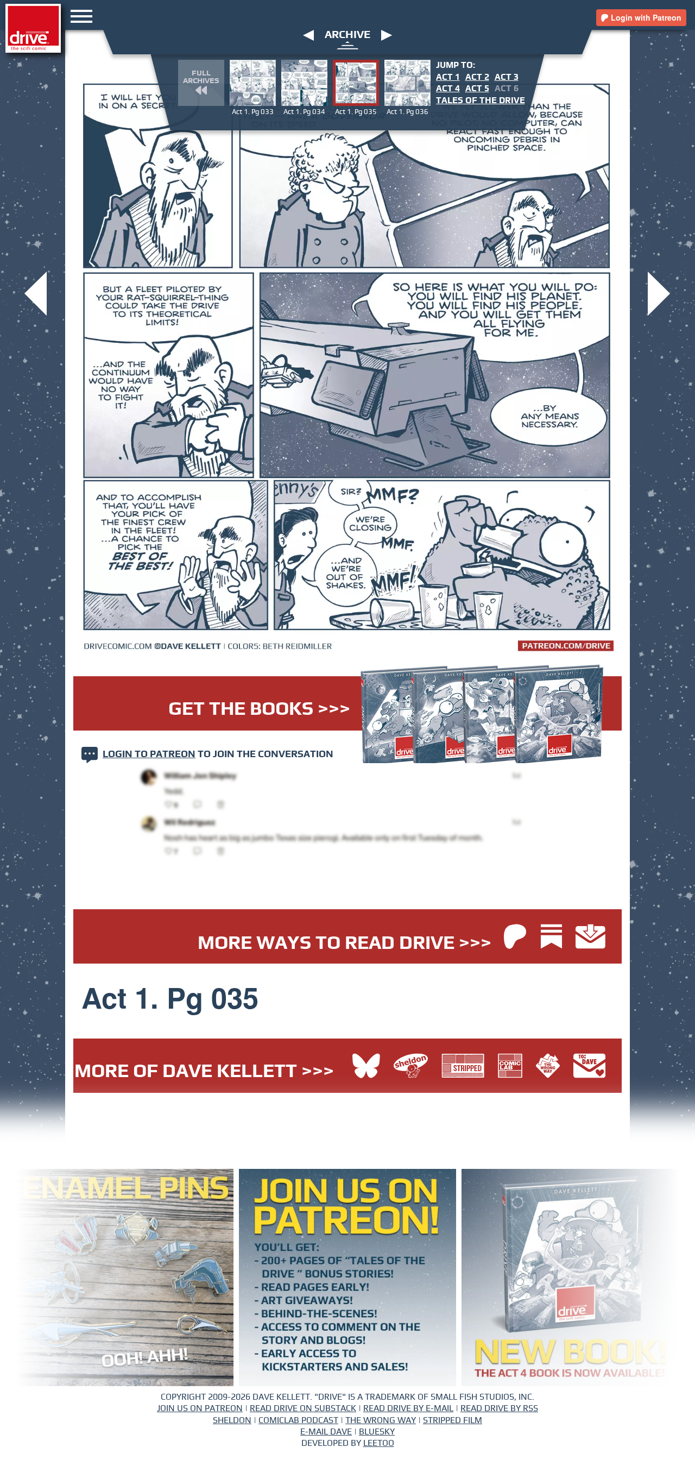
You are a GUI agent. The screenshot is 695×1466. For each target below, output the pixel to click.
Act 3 (507, 77)
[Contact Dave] (589, 1067)
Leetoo (378, 1443)
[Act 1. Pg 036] (659, 292)
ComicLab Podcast (298, 1420)
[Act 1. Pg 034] (35, 292)
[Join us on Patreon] (515, 938)
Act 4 (448, 88)
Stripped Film (452, 1420)
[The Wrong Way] (550, 1067)
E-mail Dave (326, 1431)
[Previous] (308, 34)
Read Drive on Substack (303, 1408)
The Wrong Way (380, 1420)
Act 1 (448, 77)
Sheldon (232, 1420)
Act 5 (477, 88)
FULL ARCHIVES (201, 77)
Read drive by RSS (499, 1408)
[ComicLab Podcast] (513, 1067)
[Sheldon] (413, 1067)
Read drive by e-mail (408, 1408)
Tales (480, 100)
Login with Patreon (645, 17)
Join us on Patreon (200, 1408)
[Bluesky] (366, 1067)
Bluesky (377, 1431)
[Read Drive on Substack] (554, 938)
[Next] (386, 34)
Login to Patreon (149, 754)
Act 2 (477, 77)
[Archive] (348, 44)
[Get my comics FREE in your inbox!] (590, 938)
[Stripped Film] (465, 1067)
